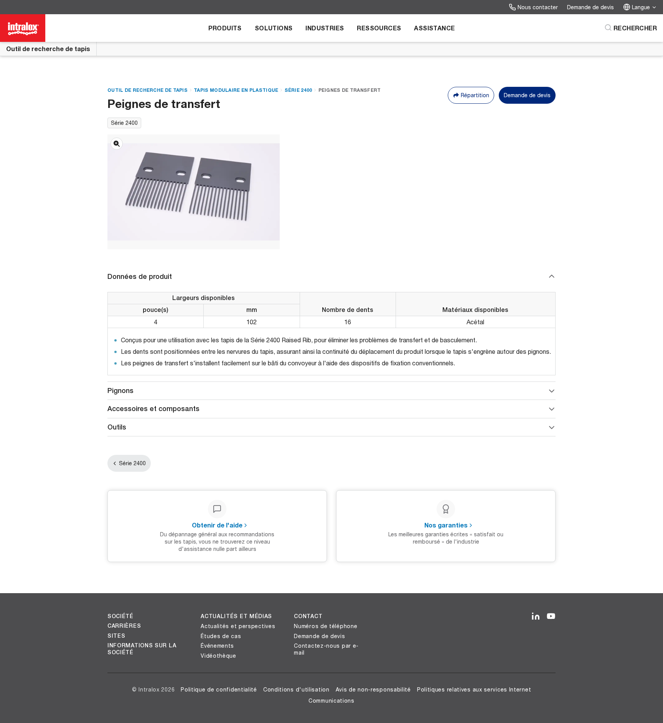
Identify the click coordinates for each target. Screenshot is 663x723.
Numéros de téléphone (325, 626)
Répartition (475, 95)
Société (120, 616)
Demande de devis (590, 7)
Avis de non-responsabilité (373, 689)
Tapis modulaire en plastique (236, 90)
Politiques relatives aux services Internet (474, 689)
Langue (641, 7)
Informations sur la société (141, 648)
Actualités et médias (236, 616)
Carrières (124, 626)
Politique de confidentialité (219, 689)
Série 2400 (298, 90)
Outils (116, 427)
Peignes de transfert (349, 90)
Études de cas (221, 636)
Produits (225, 28)
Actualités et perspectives (238, 626)
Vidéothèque (218, 655)
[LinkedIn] (535, 617)
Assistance (434, 28)
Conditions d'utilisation (296, 689)
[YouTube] (551, 617)
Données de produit (139, 276)
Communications (331, 700)
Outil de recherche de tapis (48, 48)
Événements (217, 645)
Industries (324, 28)
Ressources (379, 28)
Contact (308, 616)
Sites (116, 636)
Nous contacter (538, 7)
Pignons (120, 390)
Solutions (274, 28)
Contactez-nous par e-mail (326, 649)
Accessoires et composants (153, 409)
